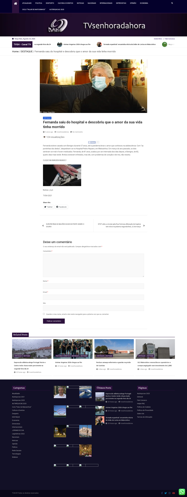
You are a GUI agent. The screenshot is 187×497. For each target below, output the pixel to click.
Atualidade (27, 3)
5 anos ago (49, 132)
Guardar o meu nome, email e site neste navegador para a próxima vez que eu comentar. (77, 314)
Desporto (50, 3)
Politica (38, 3)
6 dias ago (143, 369)
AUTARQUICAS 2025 (19, 403)
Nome (45, 281)
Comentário (47, 251)
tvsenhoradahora (63, 132)
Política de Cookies (144, 407)
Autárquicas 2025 (56, 9)
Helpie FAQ (141, 403)
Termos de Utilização (144, 417)
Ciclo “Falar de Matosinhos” (34, 9)
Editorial (140, 397)
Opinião (133, 3)
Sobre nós (140, 414)
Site (44, 303)
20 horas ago (20, 372)
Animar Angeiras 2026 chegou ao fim (68, 362)
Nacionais (92, 3)
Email (45, 292)
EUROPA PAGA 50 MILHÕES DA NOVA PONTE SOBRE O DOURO (65, 225)
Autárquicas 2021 (18, 397)
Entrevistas (121, 3)
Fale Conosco (170, 39)
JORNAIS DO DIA (18, 430)
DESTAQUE (47, 118)
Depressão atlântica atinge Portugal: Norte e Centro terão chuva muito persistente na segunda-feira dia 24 (30, 366)
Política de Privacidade (145, 410)
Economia (144, 3)
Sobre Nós (158, 39)
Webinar (15, 457)
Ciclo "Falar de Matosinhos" (21, 407)
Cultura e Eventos (65, 3)
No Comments (78, 132)
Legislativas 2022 (18, 434)
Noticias (80, 3)
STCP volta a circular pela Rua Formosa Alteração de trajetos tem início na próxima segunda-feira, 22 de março (119, 225)
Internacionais (106, 3)
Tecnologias (16, 454)
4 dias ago (102, 369)
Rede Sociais (16, 450)
